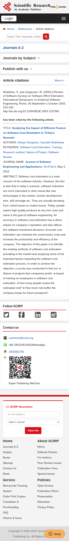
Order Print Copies (14, 496)
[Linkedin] (38, 314)
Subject (7, 452)
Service (9, 480)
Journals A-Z (10, 446)
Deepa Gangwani (28, 142)
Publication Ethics (48, 491)
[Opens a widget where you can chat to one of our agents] (54, 534)
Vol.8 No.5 (50, 166)
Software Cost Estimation (35, 147)
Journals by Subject (20, 58)
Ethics (41, 446)
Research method (14, 152)
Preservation (45, 496)
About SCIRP (48, 441)
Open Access (45, 485)
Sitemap (8, 462)
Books (6, 457)
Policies (43, 480)
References (25, 28)
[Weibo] (54, 314)
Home (10, 28)
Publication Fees (47, 468)
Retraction (43, 501)
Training (57, 147)
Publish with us (16, 69)
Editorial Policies (47, 452)
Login (9, 18)
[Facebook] (22, 314)
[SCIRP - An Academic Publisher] (26, 6)
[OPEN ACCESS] (58, 6)
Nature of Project (36, 152)
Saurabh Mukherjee (52, 142)
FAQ (5, 512)
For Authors (44, 457)
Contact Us (9, 468)
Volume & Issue (12, 517)
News (6, 473)
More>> (59, 80)
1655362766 (16, 351)
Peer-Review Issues (49, 462)
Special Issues (46, 473)
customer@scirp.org (21, 337)
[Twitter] (6, 314)
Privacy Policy (45, 507)
